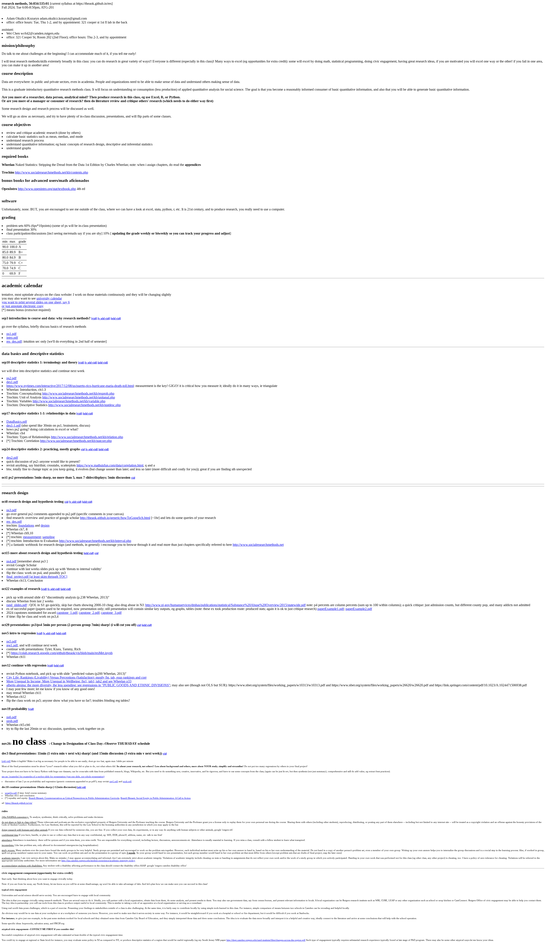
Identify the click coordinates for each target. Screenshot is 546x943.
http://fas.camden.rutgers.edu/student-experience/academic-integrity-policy (98, 860)
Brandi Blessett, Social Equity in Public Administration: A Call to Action (156, 798)
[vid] (94, 318)
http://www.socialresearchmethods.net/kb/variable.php (69, 401)
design (45, 525)
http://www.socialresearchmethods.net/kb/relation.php (87, 437)
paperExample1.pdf (330, 609)
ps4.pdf (11, 561)
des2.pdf (12, 457)
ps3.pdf (11, 510)
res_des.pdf (14, 341)
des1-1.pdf (13, 425)
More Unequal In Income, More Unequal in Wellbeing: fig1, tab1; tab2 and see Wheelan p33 (68, 681)
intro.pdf (12, 337)
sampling (48, 537)
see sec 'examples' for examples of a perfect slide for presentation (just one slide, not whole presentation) (53, 776)
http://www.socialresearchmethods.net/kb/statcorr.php (76, 441)
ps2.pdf (11, 378)
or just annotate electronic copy (23, 306)
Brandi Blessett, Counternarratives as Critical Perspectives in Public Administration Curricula (74, 798)
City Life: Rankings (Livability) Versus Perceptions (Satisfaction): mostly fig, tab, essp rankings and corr (76, 677)
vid (83, 449)
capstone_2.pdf (89, 612)
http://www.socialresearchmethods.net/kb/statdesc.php (84, 405)
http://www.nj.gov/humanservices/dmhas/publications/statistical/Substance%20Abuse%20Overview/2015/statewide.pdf (225, 605)
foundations (26, 525)
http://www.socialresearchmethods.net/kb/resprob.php (78, 393)
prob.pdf (12, 721)
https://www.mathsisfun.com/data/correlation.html (110, 465)
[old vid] (116, 318)
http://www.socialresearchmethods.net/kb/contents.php (51, 172)
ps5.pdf (11, 641)
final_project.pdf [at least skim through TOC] (36, 576)
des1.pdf (12, 382)
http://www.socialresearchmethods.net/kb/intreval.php (95, 541)
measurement (32, 537)
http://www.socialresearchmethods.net (258, 544)
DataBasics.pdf (16, 421)
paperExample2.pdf (359, 609)
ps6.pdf (11, 717)
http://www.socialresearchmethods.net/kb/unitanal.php (78, 397)
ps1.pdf (11, 334)
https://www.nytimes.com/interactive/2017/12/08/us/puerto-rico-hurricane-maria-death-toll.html (70, 386)
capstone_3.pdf (111, 612)
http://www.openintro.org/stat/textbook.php (47, 189)
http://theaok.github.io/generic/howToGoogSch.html (115, 518)
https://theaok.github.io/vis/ (18, 803)
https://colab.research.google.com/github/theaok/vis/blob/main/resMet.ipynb (62, 653)
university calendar (49, 298)
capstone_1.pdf (67, 612)
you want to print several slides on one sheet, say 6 (36, 302)
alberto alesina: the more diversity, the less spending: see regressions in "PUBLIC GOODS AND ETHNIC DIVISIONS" (88, 685)
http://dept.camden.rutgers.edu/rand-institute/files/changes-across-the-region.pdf (266, 940)
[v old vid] (104, 318)
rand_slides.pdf (16, 605)
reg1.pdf (12, 645)
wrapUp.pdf (11, 793)
